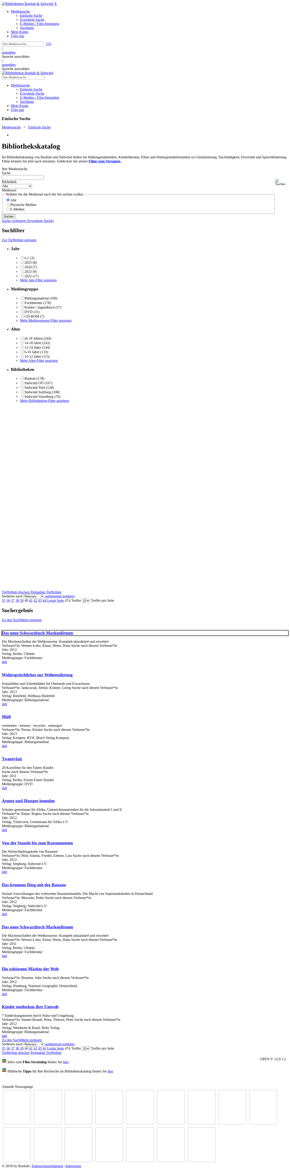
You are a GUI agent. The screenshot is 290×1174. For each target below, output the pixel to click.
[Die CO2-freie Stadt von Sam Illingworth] (78, 1123)
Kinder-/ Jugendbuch (39, 307)
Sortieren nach (12, 596)
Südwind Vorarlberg (38, 397)
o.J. (26, 258)
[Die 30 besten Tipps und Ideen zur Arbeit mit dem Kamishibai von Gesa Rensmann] (17, 1123)
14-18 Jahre (32, 343)
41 (31, 600)
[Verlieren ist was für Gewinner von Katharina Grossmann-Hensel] (171, 1123)
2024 (28, 267)
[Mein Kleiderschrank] (201, 1161)
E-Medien (17, 209)
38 (17, 600)
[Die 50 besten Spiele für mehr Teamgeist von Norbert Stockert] (17, 1161)
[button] (281, 182)
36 (8, 600)
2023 (28, 271)
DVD (28, 312)
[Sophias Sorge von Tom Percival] (140, 1123)
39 (22, 600)
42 (35, 600)
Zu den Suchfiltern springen (22, 620)
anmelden (9, 52)
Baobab (30, 378)
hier (65, 1062)
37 (12, 600)
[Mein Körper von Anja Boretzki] (140, 1161)
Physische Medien (23, 205)
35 (3, 600)
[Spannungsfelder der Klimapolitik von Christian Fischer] (47, 1123)
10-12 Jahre (32, 356)
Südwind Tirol (34, 387)
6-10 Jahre (31, 352)
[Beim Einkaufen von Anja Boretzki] (171, 1161)
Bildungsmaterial (36, 298)
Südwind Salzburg (37, 392)
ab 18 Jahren (33, 338)
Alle (13, 200)
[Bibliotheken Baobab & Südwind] (27, 4)
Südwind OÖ (34, 383)
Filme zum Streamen (104, 161)
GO (48, 44)
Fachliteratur (33, 303)
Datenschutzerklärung (47, 1166)
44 (44, 600)
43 (40, 600)
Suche (6, 173)
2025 (28, 262)
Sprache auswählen (15, 56)
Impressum (73, 1166)
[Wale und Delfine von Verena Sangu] (109, 1123)
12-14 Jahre (32, 347)
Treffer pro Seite (102, 600)
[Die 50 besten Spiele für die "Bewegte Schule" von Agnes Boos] (78, 1161)
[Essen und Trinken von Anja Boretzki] (109, 1161)
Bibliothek (9, 182)
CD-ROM (31, 316)
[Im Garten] (263, 1123)
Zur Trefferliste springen (19, 240)
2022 (28, 276)
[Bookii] (201, 1123)
